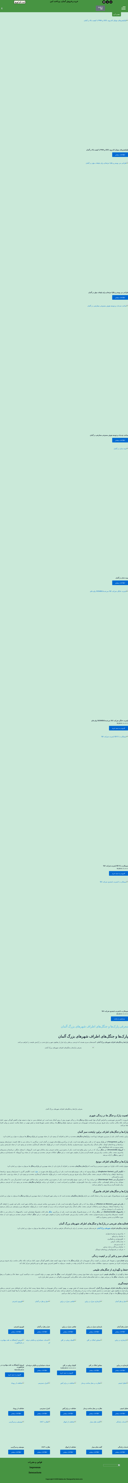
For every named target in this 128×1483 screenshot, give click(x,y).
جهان (36, 1171)
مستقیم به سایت (119, 1019)
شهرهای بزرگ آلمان (103, 1228)
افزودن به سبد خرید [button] (118, 728)
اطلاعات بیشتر (120, 155)
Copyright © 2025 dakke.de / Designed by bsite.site (64, 1479)
